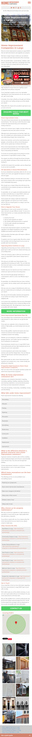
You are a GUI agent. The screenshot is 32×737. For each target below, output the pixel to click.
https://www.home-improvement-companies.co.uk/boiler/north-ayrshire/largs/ (13, 530)
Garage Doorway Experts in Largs (11, 728)
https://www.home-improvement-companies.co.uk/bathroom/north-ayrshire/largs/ (14, 570)
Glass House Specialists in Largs (10, 732)
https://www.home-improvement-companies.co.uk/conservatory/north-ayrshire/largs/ (15, 538)
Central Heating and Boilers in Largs (11, 730)
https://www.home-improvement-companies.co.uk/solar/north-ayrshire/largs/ (13, 554)
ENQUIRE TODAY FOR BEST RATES (16, 113)
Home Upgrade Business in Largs (11, 727)
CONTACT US (16, 608)
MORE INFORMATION (16, 311)
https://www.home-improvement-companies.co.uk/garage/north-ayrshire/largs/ (16, 578)
